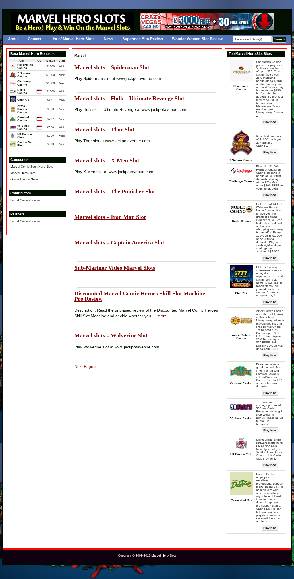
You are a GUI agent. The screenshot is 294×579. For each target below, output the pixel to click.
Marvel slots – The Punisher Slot (114, 191)
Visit (62, 66)
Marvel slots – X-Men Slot (106, 160)
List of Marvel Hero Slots (72, 39)
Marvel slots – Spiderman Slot (111, 67)
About (13, 39)
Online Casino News (24, 179)
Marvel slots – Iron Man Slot (110, 217)
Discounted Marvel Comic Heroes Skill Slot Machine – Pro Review (141, 296)
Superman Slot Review (142, 39)
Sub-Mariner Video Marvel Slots (114, 268)
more (162, 316)
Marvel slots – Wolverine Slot (111, 335)
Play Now (269, 121)
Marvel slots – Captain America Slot (119, 242)
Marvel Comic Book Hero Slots (31, 166)
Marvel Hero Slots (22, 173)
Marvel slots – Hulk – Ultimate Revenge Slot (129, 98)
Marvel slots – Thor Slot (104, 129)
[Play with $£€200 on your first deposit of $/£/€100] (207, 29)
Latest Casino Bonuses (26, 200)
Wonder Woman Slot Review (197, 39)
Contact (34, 39)
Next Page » (85, 366)
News (108, 39)
